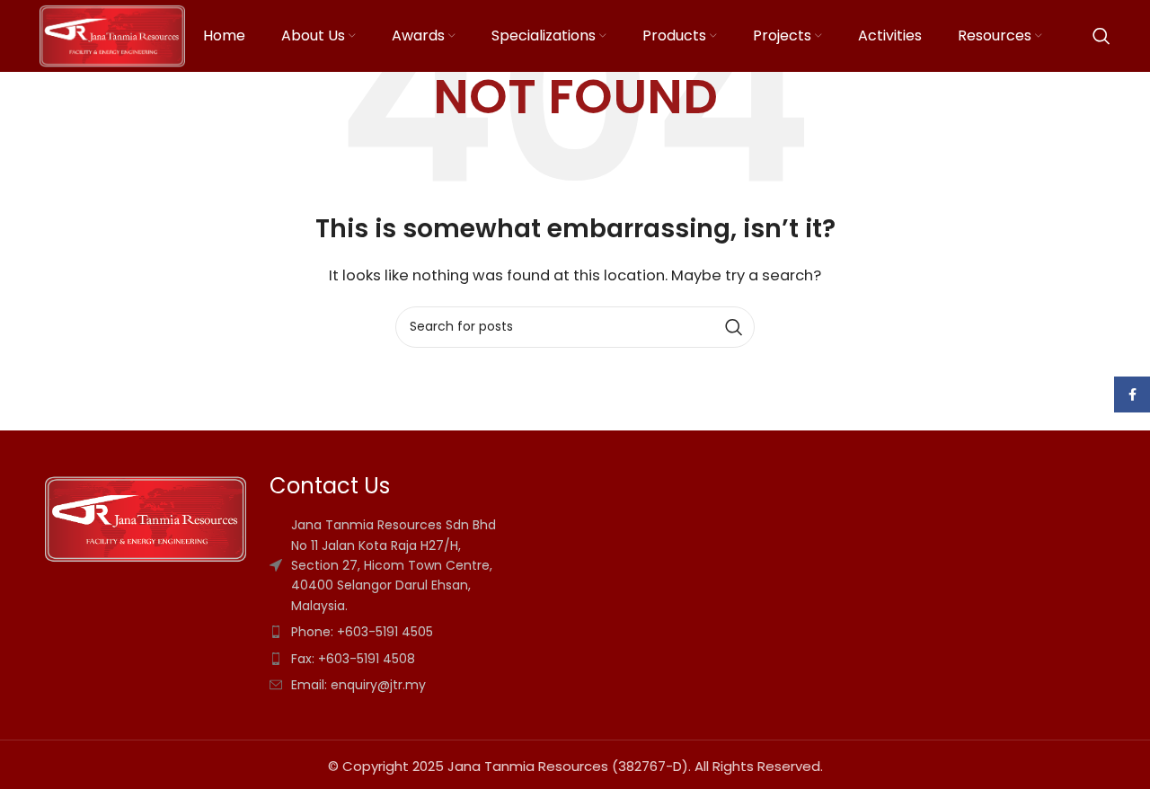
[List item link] (507, 632)
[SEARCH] (734, 327)
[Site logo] (112, 34)
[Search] (1101, 36)
